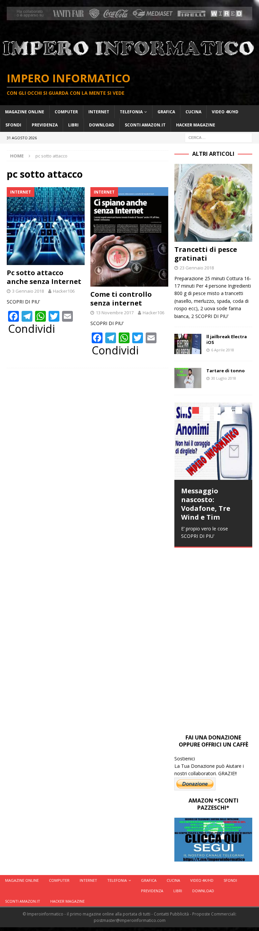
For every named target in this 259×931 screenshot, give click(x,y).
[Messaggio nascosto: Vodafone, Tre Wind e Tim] (213, 440)
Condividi (31, 328)
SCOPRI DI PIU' (23, 301)
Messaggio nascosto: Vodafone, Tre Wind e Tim (205, 504)
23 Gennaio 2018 (197, 268)
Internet (98, 112)
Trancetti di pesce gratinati (205, 254)
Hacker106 (64, 291)
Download (101, 125)
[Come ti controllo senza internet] (129, 237)
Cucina (193, 112)
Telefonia (131, 112)
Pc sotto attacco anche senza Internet (44, 277)
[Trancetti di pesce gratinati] (213, 202)
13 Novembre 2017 (115, 313)
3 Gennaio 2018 (28, 291)
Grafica (166, 112)
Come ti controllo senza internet (121, 299)
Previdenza (45, 125)
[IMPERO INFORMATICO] (129, 60)
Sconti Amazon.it (145, 125)
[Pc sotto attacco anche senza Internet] (46, 226)
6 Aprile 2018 (222, 349)
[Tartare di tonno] (187, 378)
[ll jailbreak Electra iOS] (187, 344)
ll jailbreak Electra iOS (226, 339)
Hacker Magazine (195, 125)
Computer (66, 112)
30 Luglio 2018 (223, 378)
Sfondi (13, 125)
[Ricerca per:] (218, 137)
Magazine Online (24, 112)
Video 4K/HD (225, 112)
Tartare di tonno (225, 371)
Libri (73, 125)
